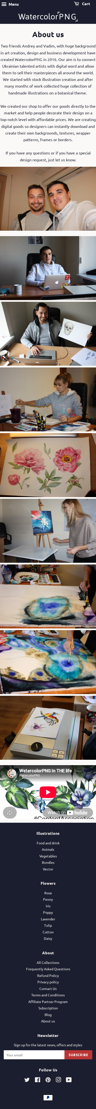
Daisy (48, 938)
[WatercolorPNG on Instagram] (58, 1080)
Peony (48, 899)
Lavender (48, 919)
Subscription (48, 1008)
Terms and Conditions (48, 995)
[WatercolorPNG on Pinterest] (48, 1080)
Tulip (48, 925)
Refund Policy (48, 975)
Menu (13, 4)
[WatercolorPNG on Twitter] (27, 1080)
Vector (48, 869)
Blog (48, 1014)
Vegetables (48, 856)
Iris (48, 906)
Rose (48, 893)
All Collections (48, 962)
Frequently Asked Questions (48, 969)
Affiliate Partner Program (48, 1001)
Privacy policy (48, 982)
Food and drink (48, 843)
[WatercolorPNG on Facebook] (37, 1080)
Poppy (48, 912)
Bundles (48, 862)
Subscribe (78, 1055)
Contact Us (48, 988)
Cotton (48, 932)
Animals (48, 849)
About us (48, 1021)
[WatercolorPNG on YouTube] (69, 1080)
